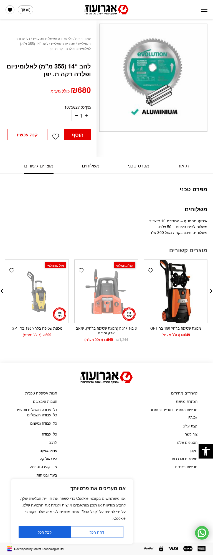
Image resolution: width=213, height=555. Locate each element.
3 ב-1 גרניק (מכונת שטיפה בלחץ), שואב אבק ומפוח (106, 330)
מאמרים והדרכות (184, 458)
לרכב (53, 442)
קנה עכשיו (27, 134)
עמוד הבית (83, 38)
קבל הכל (45, 532)
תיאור (183, 165)
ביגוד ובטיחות (47, 475)
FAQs (192, 417)
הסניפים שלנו (187, 442)
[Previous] (211, 291)
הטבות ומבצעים (45, 401)
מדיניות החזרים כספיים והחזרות (173, 409)
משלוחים (91, 165)
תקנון (193, 450)
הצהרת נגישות (186, 401)
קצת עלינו (189, 426)
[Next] (2, 291)
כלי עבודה (49, 434)
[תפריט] (204, 9)
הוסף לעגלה (77, 135)
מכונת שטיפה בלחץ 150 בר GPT (175, 328)
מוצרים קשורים (39, 165)
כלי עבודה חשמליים (42, 414)
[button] (206, 451)
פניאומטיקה (48, 450)
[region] (72, 511)
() (28, 9)
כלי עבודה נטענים (43, 423)
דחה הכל (97, 532)
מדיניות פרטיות (186, 466)
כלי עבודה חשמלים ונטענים (53, 38)
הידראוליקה (48, 458)
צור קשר (191, 434)
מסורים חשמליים (63, 43)
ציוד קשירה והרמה (43, 466)
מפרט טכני (138, 165)
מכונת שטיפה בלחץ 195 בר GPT (37, 328)
